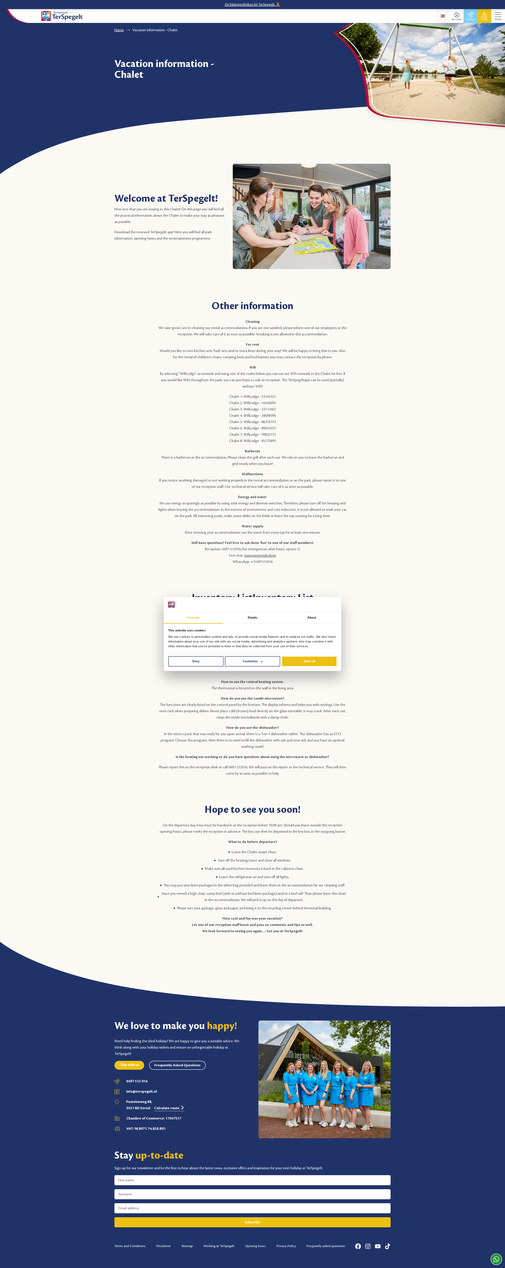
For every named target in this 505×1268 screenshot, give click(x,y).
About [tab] (311, 617)
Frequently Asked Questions (177, 1065)
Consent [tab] (193, 617)
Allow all (309, 661)
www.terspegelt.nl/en (260, 555)
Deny (195, 661)
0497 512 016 (137, 1081)
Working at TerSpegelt (218, 1246)
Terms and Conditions (130, 1246)
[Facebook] (358, 1246)
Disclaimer (163, 1246)
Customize (250, 661)
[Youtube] (378, 1246)
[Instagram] (368, 1246)
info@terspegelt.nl (141, 1091)
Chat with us (129, 1065)
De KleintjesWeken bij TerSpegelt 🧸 (252, 5)
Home (119, 30)
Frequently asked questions (326, 1246)
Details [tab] (252, 617)
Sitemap (187, 1246)
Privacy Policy (286, 1246)
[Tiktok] (388, 1246)
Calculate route (167, 1108)
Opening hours (255, 1246)
